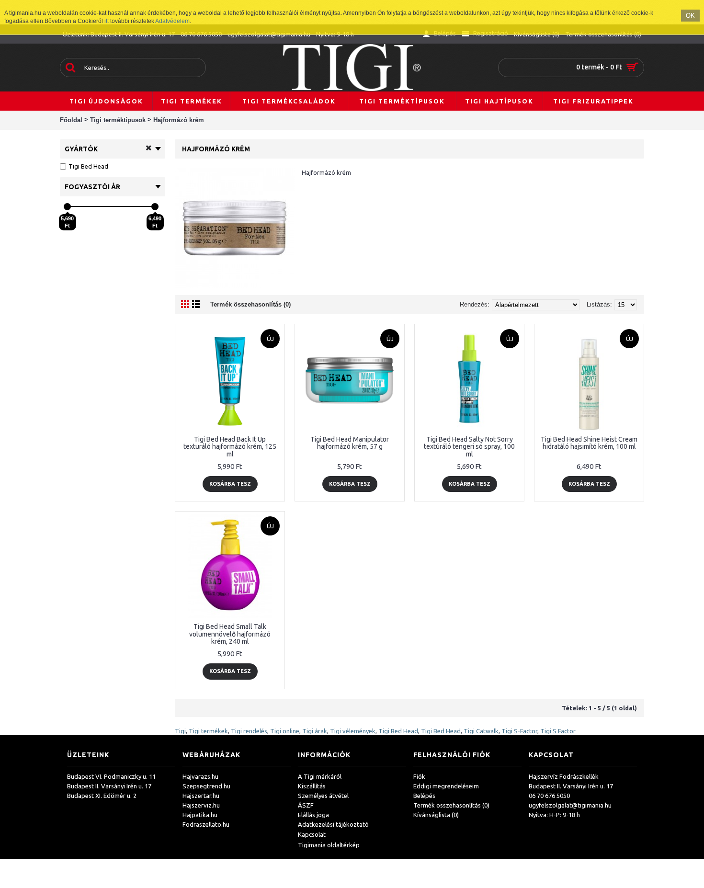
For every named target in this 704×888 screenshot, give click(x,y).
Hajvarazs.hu (200, 776)
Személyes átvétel (323, 795)
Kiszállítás (312, 786)
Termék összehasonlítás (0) (250, 304)
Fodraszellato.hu (205, 824)
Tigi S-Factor (519, 731)
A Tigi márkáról (319, 776)
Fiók (419, 776)
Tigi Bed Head (398, 731)
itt (106, 21)
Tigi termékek (208, 731)
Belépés (424, 795)
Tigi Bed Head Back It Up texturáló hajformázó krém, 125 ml (229, 446)
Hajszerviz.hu (201, 805)
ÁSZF (306, 805)
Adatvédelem (172, 21)
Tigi (180, 731)
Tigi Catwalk (481, 731)
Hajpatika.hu (199, 814)
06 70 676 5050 (549, 795)
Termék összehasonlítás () (451, 805)
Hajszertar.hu (200, 795)
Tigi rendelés (249, 731)
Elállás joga (313, 814)
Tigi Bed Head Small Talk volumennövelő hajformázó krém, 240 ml (230, 634)
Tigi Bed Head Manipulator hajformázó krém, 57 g (349, 442)
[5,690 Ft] (67, 206)
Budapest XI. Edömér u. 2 (101, 795)
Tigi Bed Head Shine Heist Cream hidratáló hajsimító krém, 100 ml (589, 442)
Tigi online (284, 731)
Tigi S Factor (558, 731)
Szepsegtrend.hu (206, 786)
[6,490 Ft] (155, 206)
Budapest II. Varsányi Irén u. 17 (109, 786)
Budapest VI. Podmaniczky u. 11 (111, 776)
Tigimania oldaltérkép (329, 845)
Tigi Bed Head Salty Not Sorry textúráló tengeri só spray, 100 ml (469, 446)
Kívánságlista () (436, 814)
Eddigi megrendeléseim (446, 786)
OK (690, 15)
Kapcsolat (312, 834)
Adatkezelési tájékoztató (333, 824)
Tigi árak (314, 731)
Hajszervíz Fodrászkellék (564, 776)
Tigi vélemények (352, 731)
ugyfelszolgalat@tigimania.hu (570, 805)
